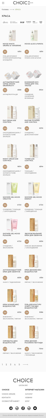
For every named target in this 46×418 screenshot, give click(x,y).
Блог (27, 401)
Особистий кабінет (11, 401)
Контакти (6, 397)
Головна (5, 9)
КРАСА (6, 16)
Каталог (29, 394)
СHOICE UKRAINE (8, 394)
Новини (28, 397)
